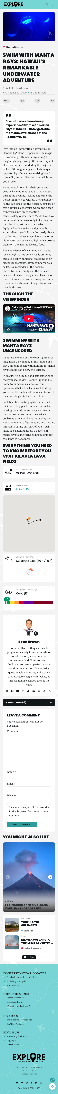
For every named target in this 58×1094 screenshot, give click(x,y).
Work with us (13, 985)
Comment (14, 731)
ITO (18, 489)
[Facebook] (12, 691)
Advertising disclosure (17, 1036)
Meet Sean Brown (15, 1002)
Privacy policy (13, 1044)
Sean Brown (29, 642)
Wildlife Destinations (18, 88)
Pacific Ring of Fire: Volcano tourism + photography (26, 906)
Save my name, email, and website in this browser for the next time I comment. (29, 811)
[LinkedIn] (33, 691)
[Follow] (36, 633)
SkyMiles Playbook (15, 1024)
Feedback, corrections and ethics (22, 977)
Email (11, 783)
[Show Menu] (53, 4)
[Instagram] (23, 691)
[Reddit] (44, 691)
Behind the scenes (15, 997)
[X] (49, 691)
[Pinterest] (39, 691)
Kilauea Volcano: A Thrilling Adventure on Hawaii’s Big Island (36, 944)
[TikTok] (28, 691)
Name (11, 771)
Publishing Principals (16, 981)
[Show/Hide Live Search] (47, 4)
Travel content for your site (19, 1019)
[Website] (7, 691)
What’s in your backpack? (18, 1006)
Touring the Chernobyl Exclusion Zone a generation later (34, 926)
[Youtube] (17, 691)
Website (11, 795)
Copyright (11, 1040)
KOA (26, 489)
